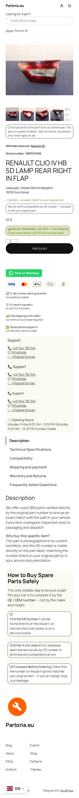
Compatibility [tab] (21, 458)
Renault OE (38, 146)
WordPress (66, 790)
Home (9, 30)
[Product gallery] (39, 70)
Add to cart (39, 248)
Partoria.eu (15, 5)
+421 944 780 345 (23, 348)
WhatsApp (19, 352)
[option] (27, 114)
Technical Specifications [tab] (30, 449)
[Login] (61, 6)
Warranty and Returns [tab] (28, 475)
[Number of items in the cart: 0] (69, 6)
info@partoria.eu (23, 357)
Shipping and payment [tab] (28, 467)
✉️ (10, 357)
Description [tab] (19, 440)
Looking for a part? (18, 14)
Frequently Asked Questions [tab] (33, 484)
